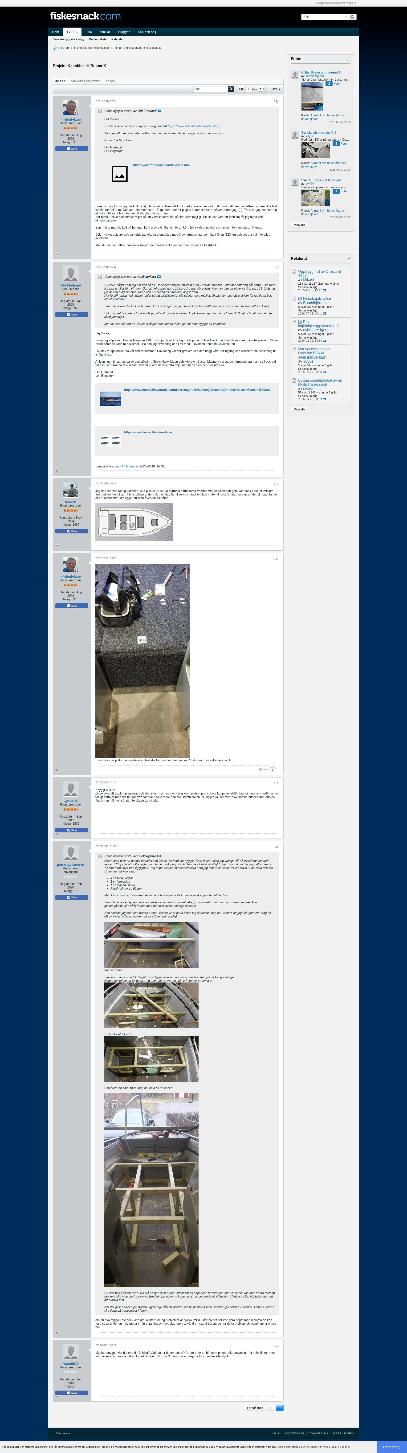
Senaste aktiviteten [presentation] (86, 81)
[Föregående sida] (260, 88)
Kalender (117, 39)
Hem (55, 32)
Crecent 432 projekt (327, 180)
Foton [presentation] (110, 81)
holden (70, 502)
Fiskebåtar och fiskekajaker (91, 47)
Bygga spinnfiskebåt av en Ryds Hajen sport (320, 382)
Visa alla (299, 225)
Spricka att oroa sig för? (319, 132)
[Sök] (352, 17)
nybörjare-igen (315, 330)
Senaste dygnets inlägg (68, 39)
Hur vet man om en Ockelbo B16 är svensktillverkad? (314, 353)
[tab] (60, 81)
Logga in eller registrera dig (334, 3)
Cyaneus (71, 801)
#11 (276, 101)
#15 (276, 783)
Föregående (255, 1408)
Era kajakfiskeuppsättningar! (318, 324)
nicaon (308, 388)
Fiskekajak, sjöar (317, 299)
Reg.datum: (68, 135)
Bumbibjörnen (315, 303)
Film (88, 32)
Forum (72, 32)
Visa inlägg (159, 111)
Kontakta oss (294, 1433)
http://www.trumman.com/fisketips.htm (161, 165)
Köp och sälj (147, 32)
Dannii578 (71, 1364)
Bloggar (124, 32)
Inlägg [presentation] (60, 81)
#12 (276, 267)
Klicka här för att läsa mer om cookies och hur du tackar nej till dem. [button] (313, 1446)
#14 (276, 558)
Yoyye (309, 136)
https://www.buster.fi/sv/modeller (148, 432)
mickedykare (71, 119)
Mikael (308, 280)
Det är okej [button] (391, 1447)
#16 (276, 846)
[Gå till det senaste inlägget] (324, 290)
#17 (276, 1345)
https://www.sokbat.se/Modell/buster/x (194, 126)
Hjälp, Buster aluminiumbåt (321, 72)
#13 (276, 484)
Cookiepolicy (318, 1433)
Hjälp (276, 1433)
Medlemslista (98, 39)
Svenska (62, 1433)
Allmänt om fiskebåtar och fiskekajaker (138, 47)
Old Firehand (70, 285)
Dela (74, 148)
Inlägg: (67, 142)
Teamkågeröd (314, 76)
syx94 (309, 183)
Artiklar (105, 32)
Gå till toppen (343, 1433)
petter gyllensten (70, 865)
